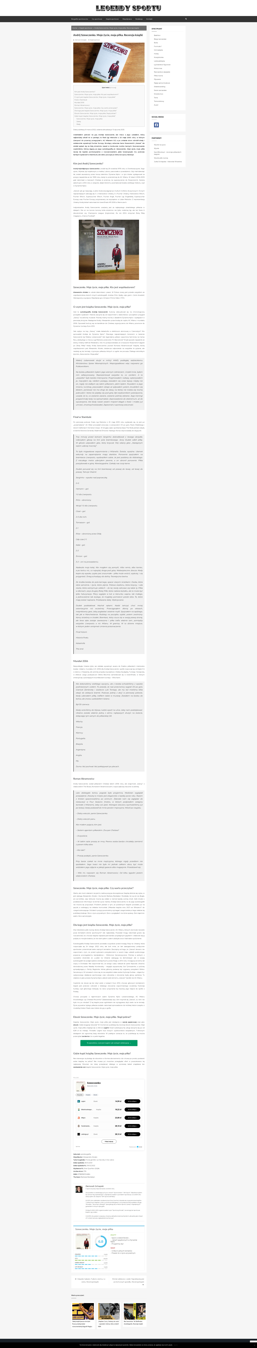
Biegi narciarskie (160, 39)
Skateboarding (159, 87)
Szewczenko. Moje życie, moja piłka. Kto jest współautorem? (96, 94)
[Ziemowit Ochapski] (79, 1189)
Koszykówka (158, 57)
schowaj (113, 87)
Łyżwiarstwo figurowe (162, 65)
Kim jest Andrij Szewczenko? (84, 92)
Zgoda (176, 1345)
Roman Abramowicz (82, 105)
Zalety (78, 121)
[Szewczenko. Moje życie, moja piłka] (83, 1241)
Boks (156, 43)
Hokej (156, 54)
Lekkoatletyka (159, 61)
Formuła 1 (158, 46)
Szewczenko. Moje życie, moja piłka (89, 119)
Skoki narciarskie (160, 90)
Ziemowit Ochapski (80, 40)
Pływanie (157, 79)
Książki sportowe (112, 19)
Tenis (156, 98)
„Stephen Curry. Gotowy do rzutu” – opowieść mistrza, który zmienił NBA (108, 1324)
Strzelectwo (158, 94)
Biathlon (157, 35)
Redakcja (138, 19)
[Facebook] (156, 125)
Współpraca (127, 19)
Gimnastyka (158, 50)
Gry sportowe (97, 19)
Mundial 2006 (79, 102)
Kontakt (149, 19)
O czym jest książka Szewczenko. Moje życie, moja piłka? (94, 97)
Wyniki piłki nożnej (161, 158)
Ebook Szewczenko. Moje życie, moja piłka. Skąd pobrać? (95, 113)
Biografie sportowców (79, 19)
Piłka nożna (158, 76)
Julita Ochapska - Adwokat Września (168, 162)
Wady (78, 124)
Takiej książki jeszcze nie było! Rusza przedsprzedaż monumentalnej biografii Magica (82, 1324)
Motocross (158, 68)
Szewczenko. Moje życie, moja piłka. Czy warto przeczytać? (96, 108)
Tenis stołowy (159, 101)
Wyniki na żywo (160, 145)
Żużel (156, 105)
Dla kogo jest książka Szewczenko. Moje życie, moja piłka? (95, 111)
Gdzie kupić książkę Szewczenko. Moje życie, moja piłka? (94, 116)
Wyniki (156, 148)
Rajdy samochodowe (162, 83)
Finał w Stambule (80, 100)
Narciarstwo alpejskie (162, 72)
